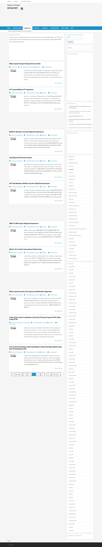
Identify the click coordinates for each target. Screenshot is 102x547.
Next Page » (56, 374)
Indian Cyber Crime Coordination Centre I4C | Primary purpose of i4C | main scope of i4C (35, 318)
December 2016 (72, 510)
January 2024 (72, 309)
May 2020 (71, 378)
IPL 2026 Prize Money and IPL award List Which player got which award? (80, 112)
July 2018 (71, 448)
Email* (69, 37)
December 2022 (72, 342)
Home (9, 31)
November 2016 (72, 514)
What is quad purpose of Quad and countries (25, 64)
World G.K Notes (72, 255)
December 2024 (72, 293)
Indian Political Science (74, 205)
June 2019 (71, 411)
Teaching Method (73, 245)
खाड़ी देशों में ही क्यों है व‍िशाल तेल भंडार (76, 116)
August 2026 (71, 266)
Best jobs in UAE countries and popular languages (80, 127)
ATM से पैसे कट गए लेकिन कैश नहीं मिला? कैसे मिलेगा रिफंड (80, 124)
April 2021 (71, 369)
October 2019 (72, 398)
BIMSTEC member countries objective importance (26, 132)
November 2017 (72, 474)
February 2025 (72, 286)
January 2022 (72, 359)
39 (48, 374)
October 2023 (72, 319)
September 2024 (72, 303)
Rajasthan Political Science (75, 235)
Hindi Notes (71, 186)
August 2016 (71, 524)
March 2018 (71, 461)
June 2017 (71, 491)
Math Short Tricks (73, 212)
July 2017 (71, 487)
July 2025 (71, 283)
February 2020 (72, 385)
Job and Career (72, 209)
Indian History (72, 202)
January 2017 (72, 507)
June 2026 (71, 270)
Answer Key (71, 159)
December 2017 (72, 471)
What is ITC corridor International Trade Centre (25, 249)
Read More (58, 83)
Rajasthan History (73, 232)
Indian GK (20, 227)
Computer (71, 166)
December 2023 (72, 312)
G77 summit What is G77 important (21, 89)
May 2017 (71, 494)
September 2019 (72, 401)
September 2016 (72, 520)
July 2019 (71, 408)
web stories (71, 252)
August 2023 (71, 326)
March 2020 (71, 382)
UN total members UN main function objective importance (29, 183)
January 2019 (72, 428)
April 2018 (71, 458)
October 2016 (72, 517)
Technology (26, 322)
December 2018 (72, 431)
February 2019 (72, 425)
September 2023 (72, 322)
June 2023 (71, 332)
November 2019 (72, 395)
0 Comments (47, 67)
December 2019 (72, 392)
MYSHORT (12, 8)
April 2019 (71, 418)
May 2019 (71, 415)
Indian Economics (73, 192)
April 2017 (71, 497)
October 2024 (72, 299)
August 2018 (71, 444)
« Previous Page (17, 374)
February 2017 (72, 504)
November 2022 (72, 345)
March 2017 (71, 500)
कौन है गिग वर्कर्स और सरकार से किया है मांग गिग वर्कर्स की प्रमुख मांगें (80, 120)
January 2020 (72, 388)
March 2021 (71, 372)
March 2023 (71, 339)
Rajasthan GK (72, 225)
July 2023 (71, 329)
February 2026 (72, 276)
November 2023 (72, 316)
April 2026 (71, 273)
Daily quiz (20, 93)
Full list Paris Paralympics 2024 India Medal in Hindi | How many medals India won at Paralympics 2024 (35, 348)
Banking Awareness (73, 163)
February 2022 (72, 355)
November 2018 (72, 434)
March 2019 (71, 421)
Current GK (14, 67)
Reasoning (71, 238)
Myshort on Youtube (13, 5)
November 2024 (72, 296)
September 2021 (72, 365)
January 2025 (72, 289)
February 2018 (72, 464)
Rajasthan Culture (73, 215)
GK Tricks (71, 182)
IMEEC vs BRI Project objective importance (24, 223)
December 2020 (72, 375)
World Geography (73, 258)
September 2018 (72, 441)
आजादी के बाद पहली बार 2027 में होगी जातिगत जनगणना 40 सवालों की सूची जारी (80, 107)
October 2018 (72, 438)
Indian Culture (72, 189)
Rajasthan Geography (74, 222)
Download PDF (72, 176)
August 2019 (71, 405)
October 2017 (72, 477)
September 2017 (72, 481)
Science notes (72, 242)
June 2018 (71, 451)
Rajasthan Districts (73, 219)
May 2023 (71, 336)
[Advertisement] (59, 14)
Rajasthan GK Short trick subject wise (77, 229)
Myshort (38, 67)
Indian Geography (73, 195)
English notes (72, 179)
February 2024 (72, 306)
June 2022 (71, 352)
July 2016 (71, 527)
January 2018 (72, 468)
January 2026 (72, 279)
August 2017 (71, 484)
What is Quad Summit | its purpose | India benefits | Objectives (30, 291)
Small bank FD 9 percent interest (20, 158)
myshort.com (11, 544)
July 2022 (71, 349)
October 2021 (72, 362)
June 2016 (71, 530)
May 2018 (71, 454)
